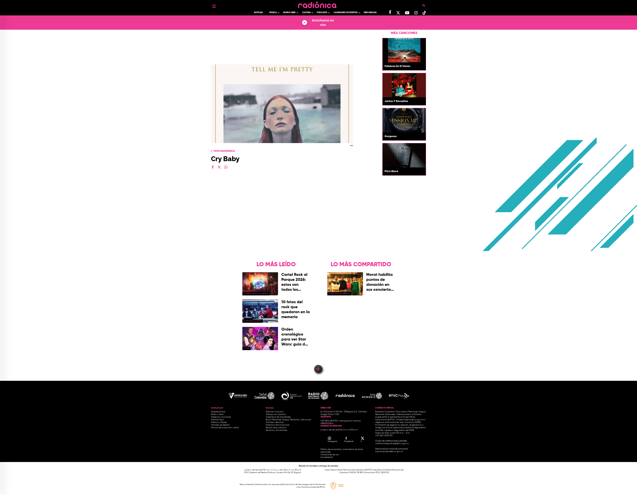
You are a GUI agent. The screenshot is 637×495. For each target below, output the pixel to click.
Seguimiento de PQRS (404, 430)
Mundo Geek (289, 13)
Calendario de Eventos (345, 13)
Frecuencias (370, 13)
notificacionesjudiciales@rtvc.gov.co (392, 444)
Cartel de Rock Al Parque (257, 293)
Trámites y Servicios (274, 422)
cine (247, 348)
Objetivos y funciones (221, 417)
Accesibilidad (326, 457)
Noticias (258, 13)
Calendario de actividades (278, 417)
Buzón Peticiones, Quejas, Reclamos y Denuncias (288, 420)
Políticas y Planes (219, 422)
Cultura (306, 13)
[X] (219, 167)
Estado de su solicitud (276, 428)
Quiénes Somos (218, 412)
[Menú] (214, 6)
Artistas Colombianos (340, 293)
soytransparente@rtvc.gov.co (389, 452)
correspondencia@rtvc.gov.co (410, 420)
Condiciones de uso (329, 455)
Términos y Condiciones (276, 430)
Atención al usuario (274, 412)
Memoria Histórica (253, 321)
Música (273, 13)
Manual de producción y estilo (225, 428)
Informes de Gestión (220, 425)
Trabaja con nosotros (276, 414)
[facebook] (212, 167)
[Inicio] (317, 4)
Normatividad (217, 420)
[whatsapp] (226, 167)
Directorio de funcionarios (277, 425)
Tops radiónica (224, 151)
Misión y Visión (217, 414)
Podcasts (322, 13)
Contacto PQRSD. (413, 422)
